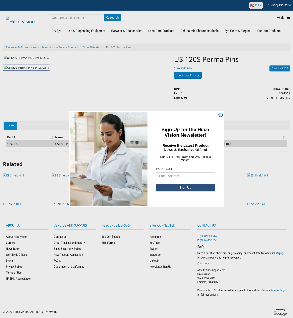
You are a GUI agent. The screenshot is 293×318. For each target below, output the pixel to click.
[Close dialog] (221, 115)
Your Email (164, 169)
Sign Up (185, 187)
